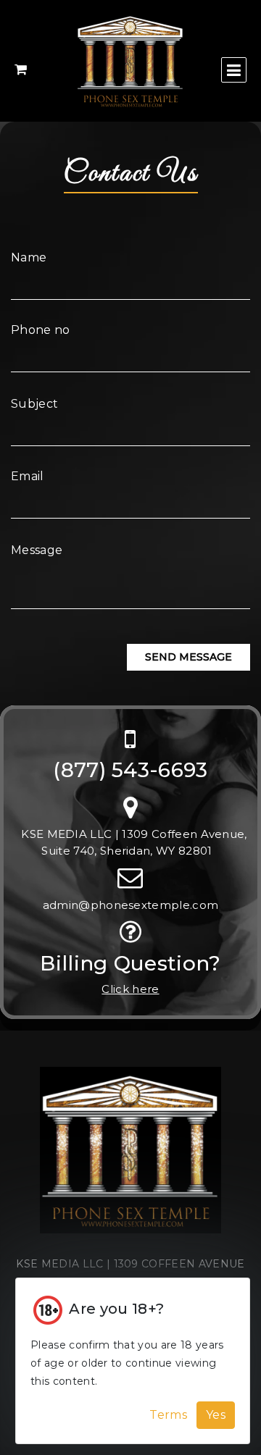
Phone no (40, 330)
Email (27, 476)
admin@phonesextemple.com (131, 905)
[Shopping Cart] (20, 69)
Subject (34, 404)
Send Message (188, 656)
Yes (215, 1415)
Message (36, 550)
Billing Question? (130, 964)
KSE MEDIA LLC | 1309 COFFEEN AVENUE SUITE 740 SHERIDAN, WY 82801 (130, 1272)
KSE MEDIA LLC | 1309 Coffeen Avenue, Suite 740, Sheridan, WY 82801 (134, 842)
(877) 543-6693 (130, 770)
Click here (130, 989)
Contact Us (131, 174)
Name (28, 257)
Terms (168, 1415)
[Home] (130, 1157)
